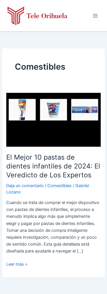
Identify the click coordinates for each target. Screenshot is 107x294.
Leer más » (16, 264)
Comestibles (59, 185)
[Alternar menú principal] (95, 16)
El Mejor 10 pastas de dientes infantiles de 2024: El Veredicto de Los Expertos (53, 166)
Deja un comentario (25, 185)
